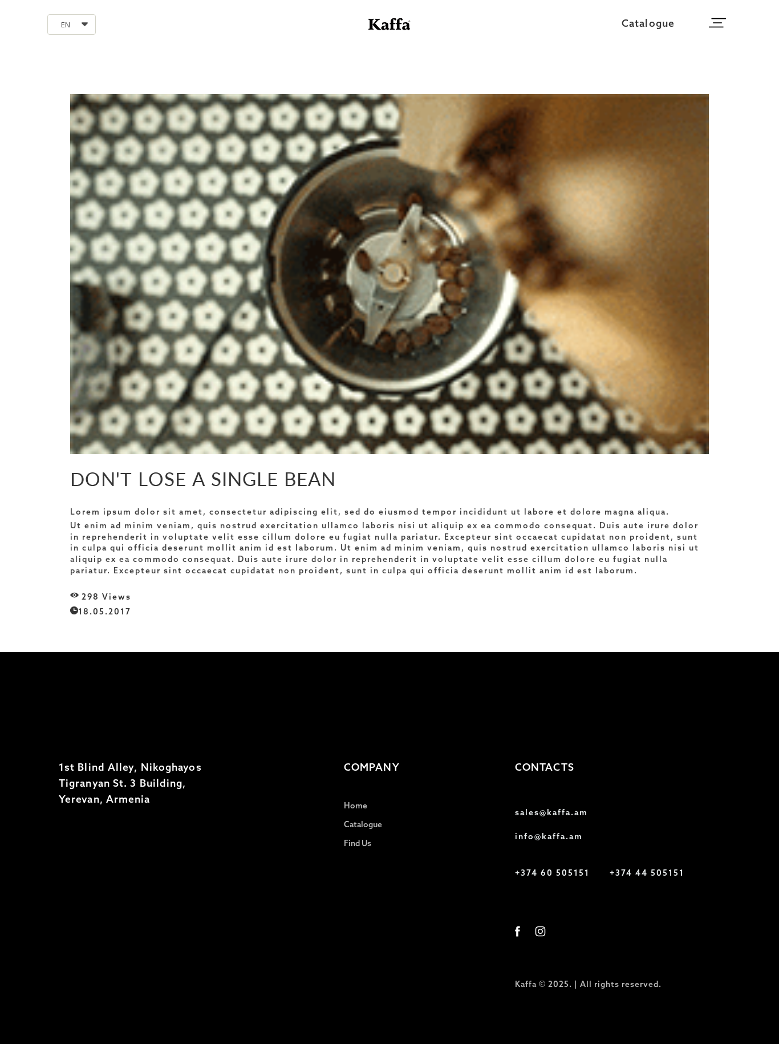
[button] (71, 24)
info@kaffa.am (549, 837)
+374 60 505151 (552, 874)
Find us (357, 844)
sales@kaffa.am (551, 813)
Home (355, 806)
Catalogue (648, 24)
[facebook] (517, 931)
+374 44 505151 (647, 874)
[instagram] (540, 931)
